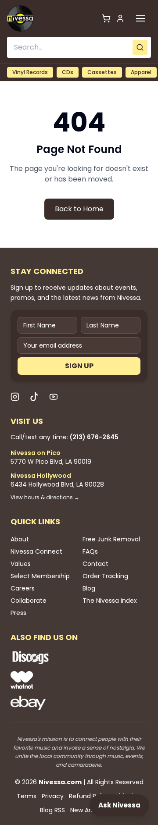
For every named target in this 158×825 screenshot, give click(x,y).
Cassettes (102, 72)
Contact (95, 563)
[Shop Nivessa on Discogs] (59, 658)
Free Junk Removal (111, 539)
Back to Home (79, 209)
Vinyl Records (30, 72)
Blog (89, 588)
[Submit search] (140, 47)
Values (21, 563)
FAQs (90, 551)
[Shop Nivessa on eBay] (59, 703)
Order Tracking (105, 576)
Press (18, 612)
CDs (67, 72)
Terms (26, 796)
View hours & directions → (45, 497)
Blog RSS (52, 810)
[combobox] (79, 47)
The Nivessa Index (110, 600)
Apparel (141, 72)
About (20, 539)
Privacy (53, 796)
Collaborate (29, 600)
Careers (23, 588)
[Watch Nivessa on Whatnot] (59, 680)
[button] (140, 18)
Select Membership (40, 576)
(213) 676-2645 (94, 437)
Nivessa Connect (36, 551)
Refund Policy (89, 796)
